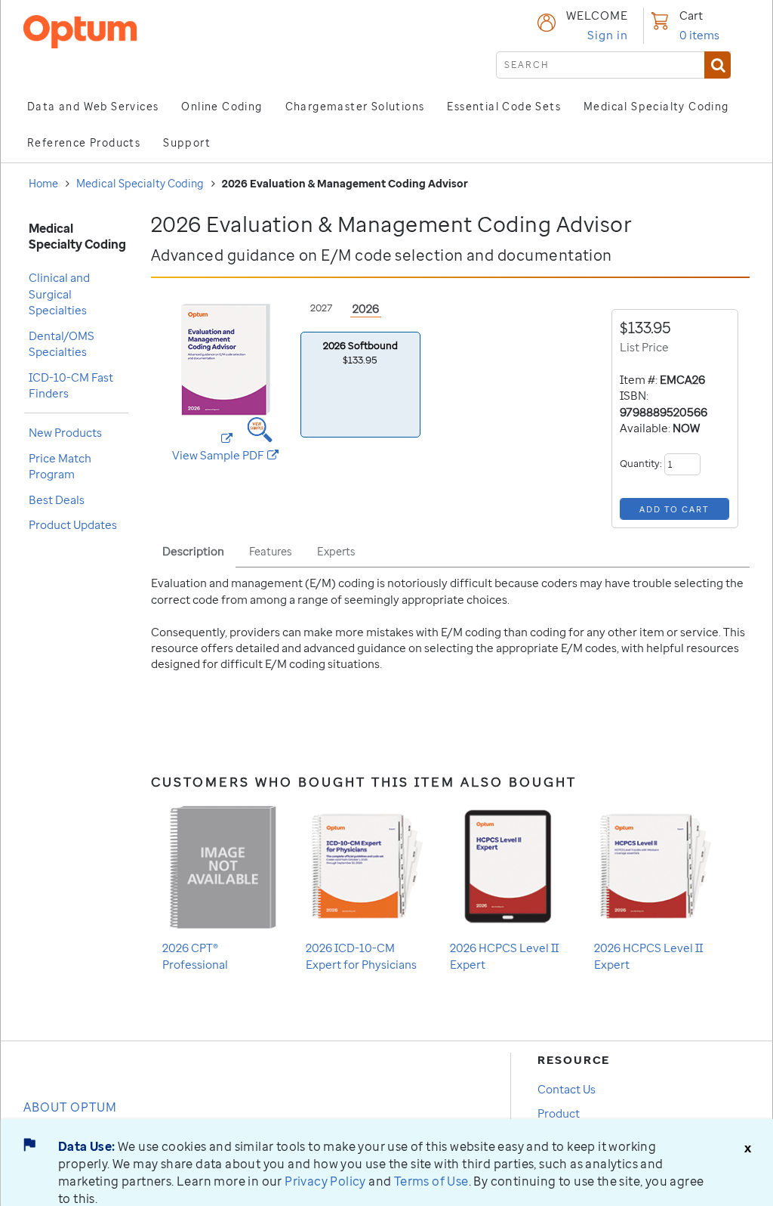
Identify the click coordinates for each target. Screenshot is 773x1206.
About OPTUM (70, 1107)
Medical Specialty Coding (140, 183)
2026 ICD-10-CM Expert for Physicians (361, 955)
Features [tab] (270, 551)
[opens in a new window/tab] (226, 430)
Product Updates (73, 524)
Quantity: (642, 463)
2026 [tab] (366, 308)
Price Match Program (60, 465)
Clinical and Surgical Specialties (59, 293)
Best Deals (57, 499)
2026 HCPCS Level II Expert (504, 955)
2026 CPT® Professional (195, 955)
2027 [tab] (321, 307)
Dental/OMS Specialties (61, 343)
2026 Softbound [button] (360, 352)
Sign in (607, 34)
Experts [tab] (336, 551)
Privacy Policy (325, 1181)
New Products (65, 432)
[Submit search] (717, 65)
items (699, 34)
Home (43, 183)
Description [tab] (193, 550)
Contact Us (566, 1088)
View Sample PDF (230, 455)
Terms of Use (431, 1181)
